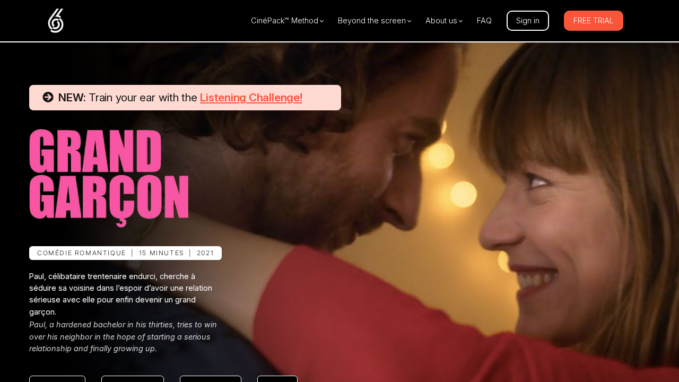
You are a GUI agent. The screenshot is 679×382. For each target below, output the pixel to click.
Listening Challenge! (251, 97)
